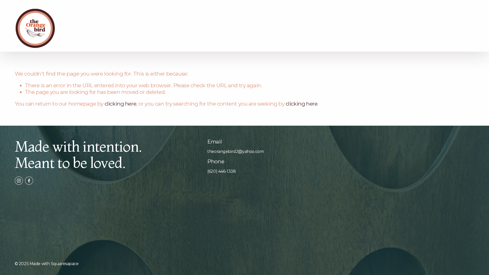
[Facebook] (29, 181)
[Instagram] (19, 181)
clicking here (121, 103)
